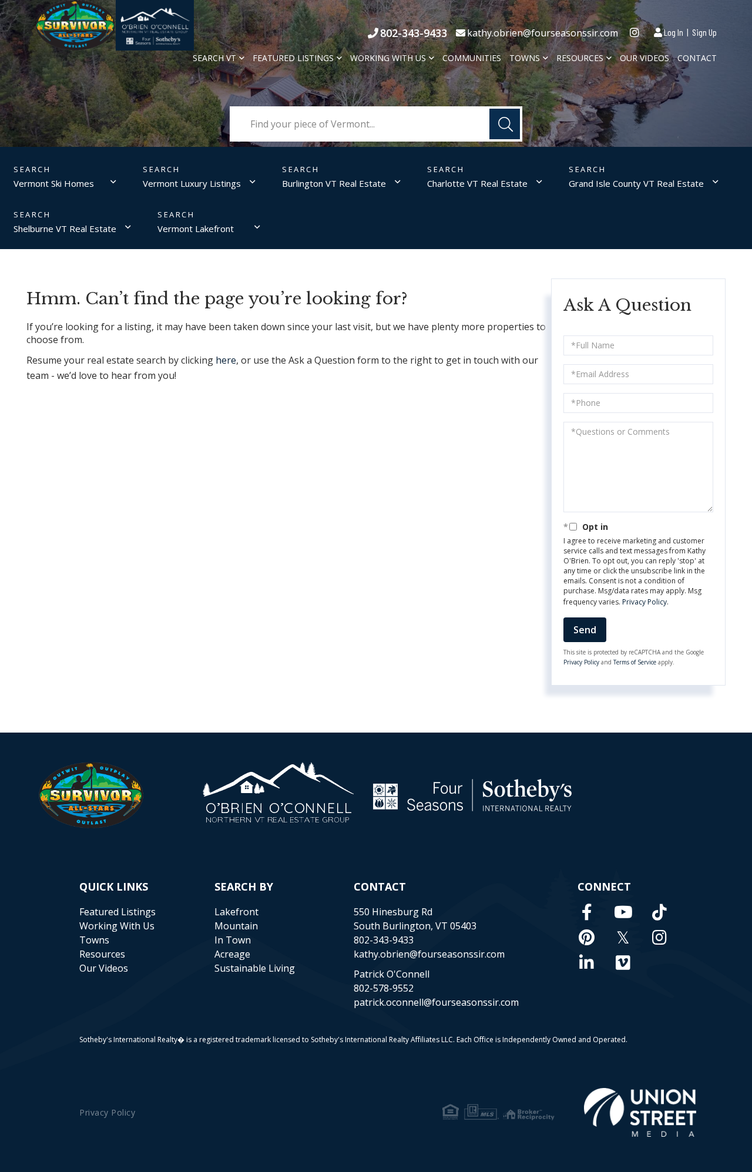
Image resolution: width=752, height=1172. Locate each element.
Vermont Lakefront (195, 228)
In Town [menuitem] (232, 939)
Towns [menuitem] (524, 57)
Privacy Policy (644, 602)
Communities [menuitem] (471, 57)
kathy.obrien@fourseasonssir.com (542, 32)
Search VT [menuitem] (214, 57)
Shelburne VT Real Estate (65, 228)
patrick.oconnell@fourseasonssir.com (436, 1002)
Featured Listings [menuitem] (293, 57)
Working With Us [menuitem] (388, 57)
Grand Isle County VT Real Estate (636, 183)
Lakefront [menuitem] (236, 911)
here (226, 360)
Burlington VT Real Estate (334, 183)
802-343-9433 (413, 33)
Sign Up (704, 32)
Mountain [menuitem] (236, 925)
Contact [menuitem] (697, 57)
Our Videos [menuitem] (644, 57)
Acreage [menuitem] (232, 954)
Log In (673, 32)
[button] (504, 124)
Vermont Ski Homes (54, 183)
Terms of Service (634, 662)
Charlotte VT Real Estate (477, 183)
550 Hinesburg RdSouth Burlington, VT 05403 (415, 918)
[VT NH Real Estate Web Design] (640, 1112)
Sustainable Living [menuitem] (254, 968)
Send (584, 629)
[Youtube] (623, 912)
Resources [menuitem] (579, 57)
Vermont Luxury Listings (192, 183)
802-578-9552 (384, 988)
